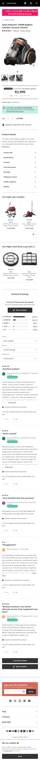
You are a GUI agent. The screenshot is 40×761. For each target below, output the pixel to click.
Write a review (25, 31)
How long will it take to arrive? (15, 111)
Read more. (6, 147)
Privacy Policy (8, 751)
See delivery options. (29, 89)
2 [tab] (35, 234)
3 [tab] (37, 234)
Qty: (3, 118)
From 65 (16, 31)
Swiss (9, 20)
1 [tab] (33, 234)
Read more (12, 402)
